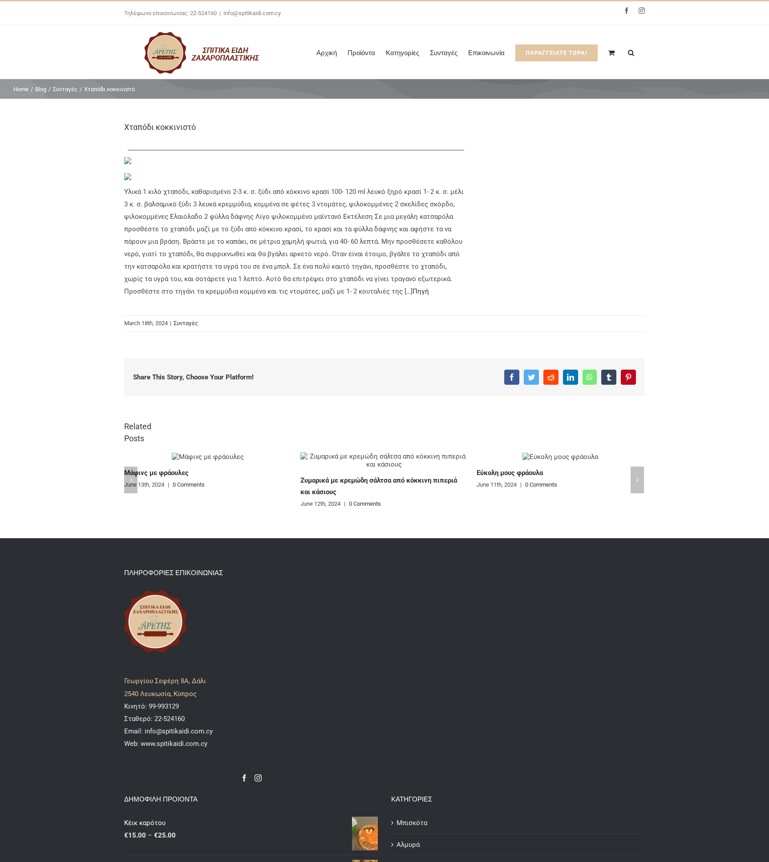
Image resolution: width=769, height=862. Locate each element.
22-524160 (169, 719)
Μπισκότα (412, 823)
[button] (631, 52)
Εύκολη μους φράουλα (510, 473)
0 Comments (189, 484)
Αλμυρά (408, 845)
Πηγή (421, 291)
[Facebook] (244, 777)
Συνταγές (186, 323)
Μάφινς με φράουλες (156, 473)
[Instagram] (258, 777)
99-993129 (164, 706)
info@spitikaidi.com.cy (252, 13)
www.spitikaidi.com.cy (174, 744)
